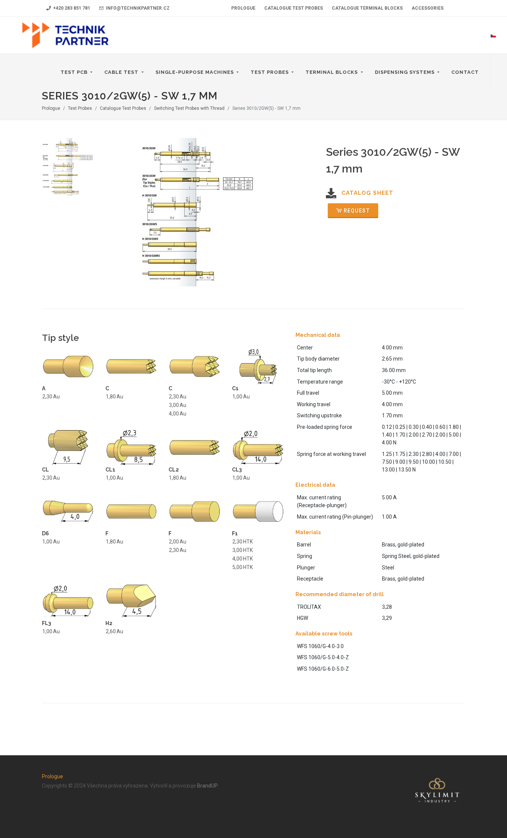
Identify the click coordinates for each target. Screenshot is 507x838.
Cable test (122, 72)
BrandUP (207, 786)
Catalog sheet (367, 193)
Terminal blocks (332, 72)
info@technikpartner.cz (137, 8)
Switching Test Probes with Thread (189, 108)
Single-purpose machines (195, 72)
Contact (465, 72)
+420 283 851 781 (71, 8)
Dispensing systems (405, 72)
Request (357, 211)
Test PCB (74, 72)
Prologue (51, 108)
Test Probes (270, 72)
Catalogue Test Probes (123, 108)
